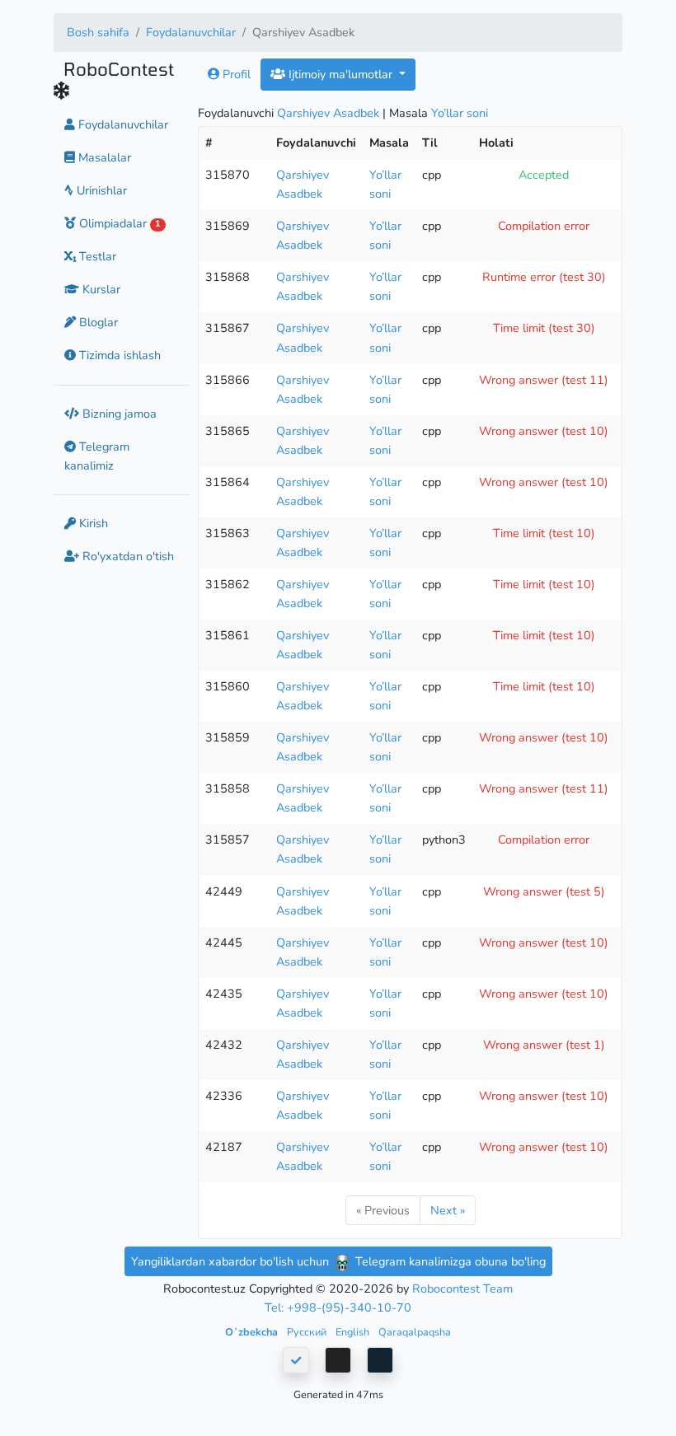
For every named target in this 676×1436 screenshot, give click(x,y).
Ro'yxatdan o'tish (126, 556)
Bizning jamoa (118, 413)
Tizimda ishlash (118, 355)
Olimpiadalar (118, 223)
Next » (447, 1210)
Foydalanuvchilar (191, 32)
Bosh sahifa (98, 32)
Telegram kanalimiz (96, 456)
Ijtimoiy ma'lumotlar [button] (340, 74)
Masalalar (103, 157)
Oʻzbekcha (252, 1332)
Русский (308, 1332)
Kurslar (99, 289)
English (354, 1332)
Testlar (96, 256)
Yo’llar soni (459, 113)
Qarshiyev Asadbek (328, 113)
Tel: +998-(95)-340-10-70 (338, 1307)
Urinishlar (100, 190)
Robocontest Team (462, 1288)
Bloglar (97, 322)
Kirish (92, 523)
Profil (235, 74)
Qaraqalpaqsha (414, 1332)
